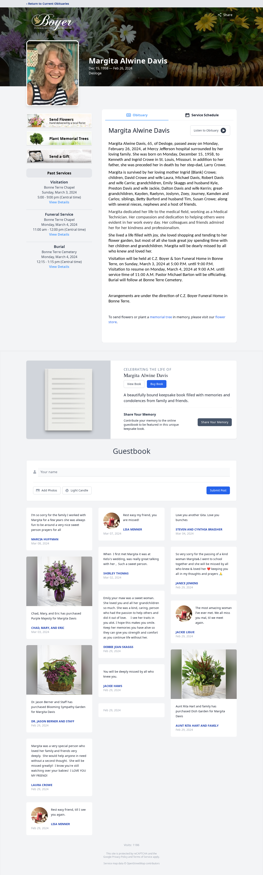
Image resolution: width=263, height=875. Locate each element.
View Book (134, 384)
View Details (59, 202)
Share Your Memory (214, 422)
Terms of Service (142, 857)
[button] (59, 581)
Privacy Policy (120, 857)
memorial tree (161, 317)
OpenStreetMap (136, 863)
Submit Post (218, 490)
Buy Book (156, 384)
